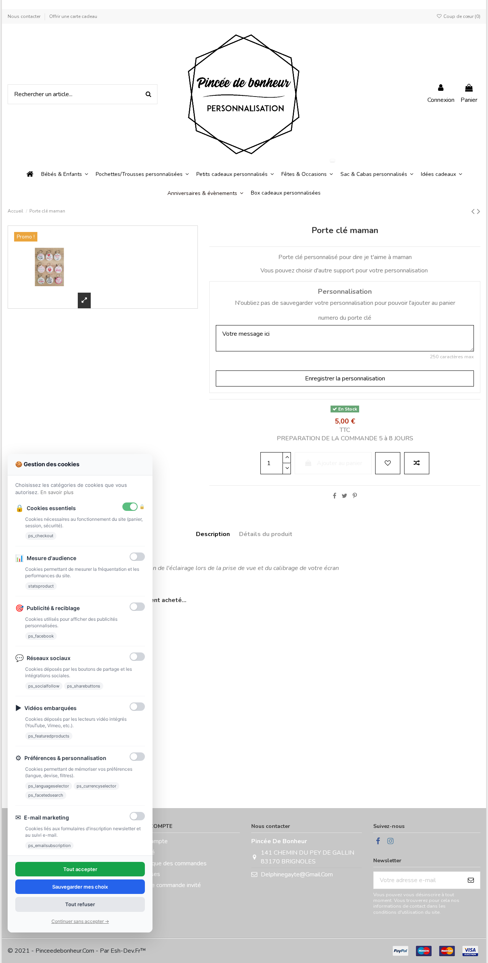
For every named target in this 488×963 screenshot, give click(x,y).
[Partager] (334, 496)
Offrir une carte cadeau (73, 16)
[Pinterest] (355, 496)
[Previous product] (474, 211)
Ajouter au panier (339, 463)
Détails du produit (265, 534)
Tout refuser (80, 904)
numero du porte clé (344, 318)
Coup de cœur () (461, 16)
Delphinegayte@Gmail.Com (297, 874)
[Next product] (478, 211)
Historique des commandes (170, 863)
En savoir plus (57, 492)
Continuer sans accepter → (80, 921)
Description (213, 534)
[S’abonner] (471, 880)
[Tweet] (344, 496)
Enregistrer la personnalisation (345, 378)
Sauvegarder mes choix (80, 887)
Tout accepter (80, 869)
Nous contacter (25, 16)
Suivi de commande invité (167, 885)
